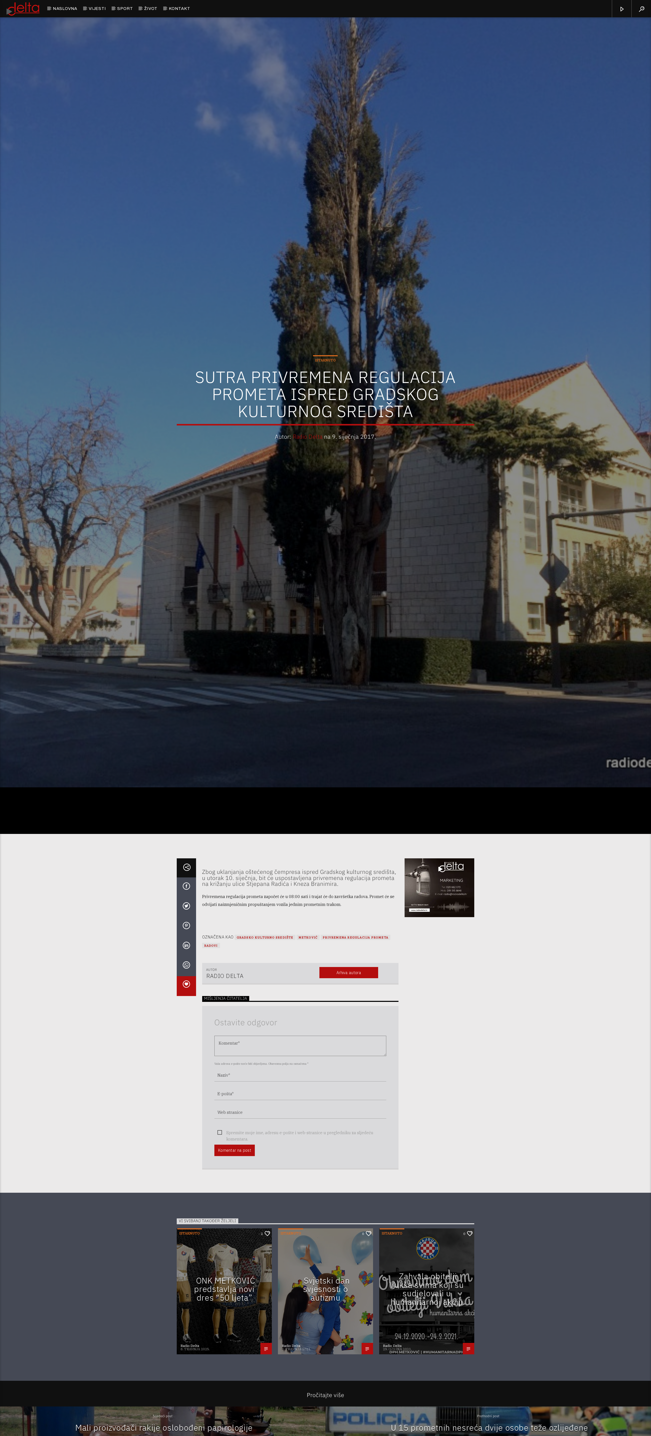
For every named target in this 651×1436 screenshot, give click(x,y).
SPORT (125, 8)
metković (308, 952)
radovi (211, 960)
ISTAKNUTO (325, 367)
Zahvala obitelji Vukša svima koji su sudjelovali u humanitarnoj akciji (427, 1304)
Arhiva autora (348, 987)
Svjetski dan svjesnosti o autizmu (326, 1304)
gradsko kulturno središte (265, 952)
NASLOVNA (65, 8)
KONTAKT (179, 8)
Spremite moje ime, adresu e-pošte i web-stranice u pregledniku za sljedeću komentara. (299, 1148)
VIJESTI (97, 8)
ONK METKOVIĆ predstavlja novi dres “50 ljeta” (224, 1304)
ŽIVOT (150, 8)
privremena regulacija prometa (355, 952)
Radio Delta (308, 443)
